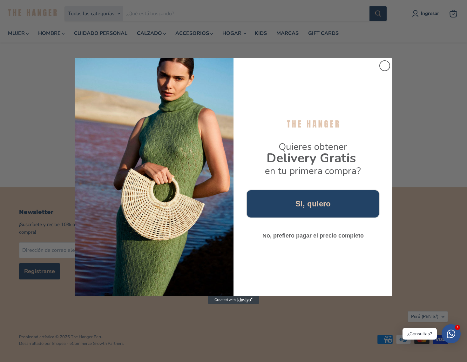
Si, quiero (313, 203)
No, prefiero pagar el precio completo (313, 235)
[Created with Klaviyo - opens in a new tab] (233, 300)
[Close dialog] (385, 66)
